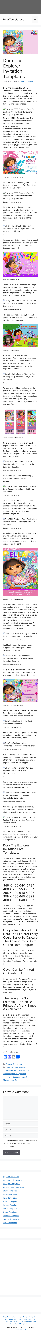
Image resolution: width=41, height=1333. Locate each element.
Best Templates (10, 1319)
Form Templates (10, 1198)
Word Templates (10, 1223)
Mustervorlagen (25, 1324)
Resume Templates (11, 1216)
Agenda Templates (11, 1177)
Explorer (14, 1067)
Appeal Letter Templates (13, 1187)
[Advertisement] (20, 1269)
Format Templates (10, 1201)
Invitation (22, 1067)
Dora (8, 1067)
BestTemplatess (13, 19)
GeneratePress (20, 1330)
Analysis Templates (11, 1184)
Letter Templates (10, 1209)
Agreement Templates (12, 1180)
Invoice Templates (10, 1205)
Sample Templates (14, 1064)
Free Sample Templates (12, 1317)
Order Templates (10, 1212)
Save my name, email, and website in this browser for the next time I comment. (21, 1143)
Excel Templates (10, 1194)
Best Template (19, 1322)
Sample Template (24, 1319)
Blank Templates (10, 1191)
